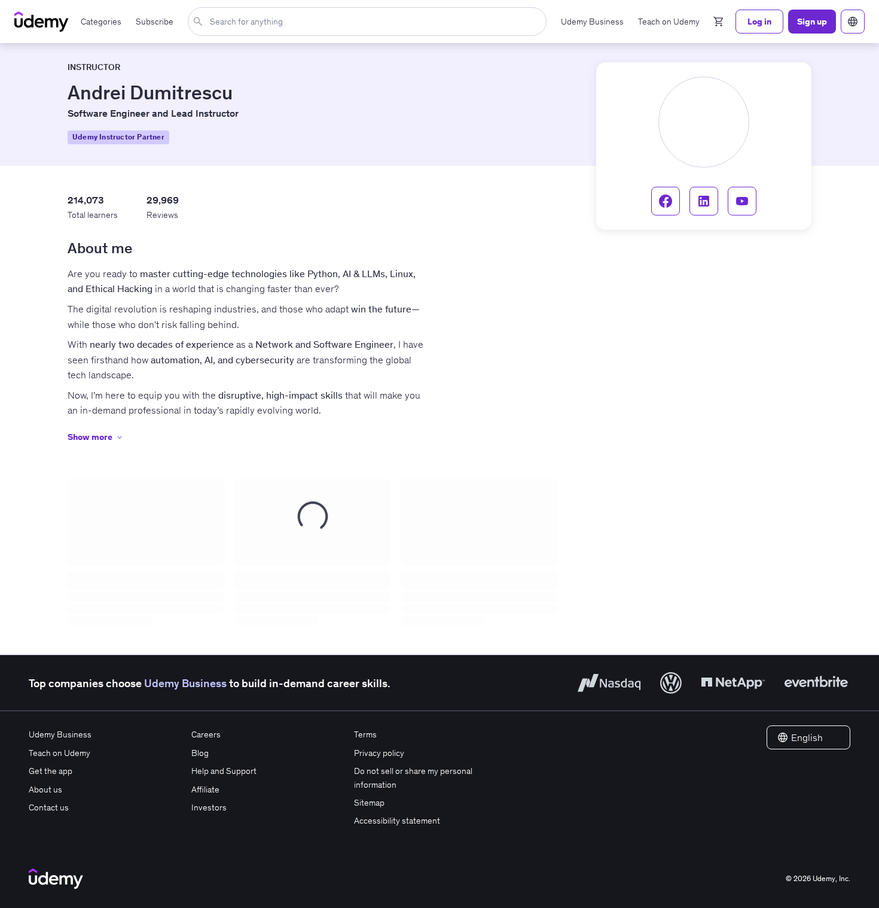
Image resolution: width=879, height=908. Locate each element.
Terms (365, 734)
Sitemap (369, 802)
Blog (200, 753)
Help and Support (224, 771)
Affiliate (205, 789)
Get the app (50, 771)
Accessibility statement (397, 820)
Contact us (49, 807)
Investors (209, 807)
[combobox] (369, 21)
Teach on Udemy (59, 753)
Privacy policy (379, 753)
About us (45, 789)
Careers (206, 734)
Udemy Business (185, 683)
